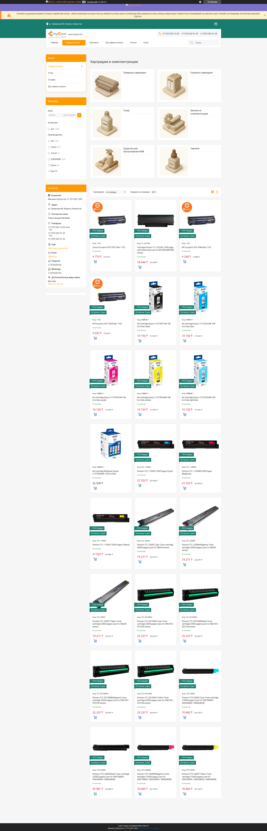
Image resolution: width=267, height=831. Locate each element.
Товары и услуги (72, 42)
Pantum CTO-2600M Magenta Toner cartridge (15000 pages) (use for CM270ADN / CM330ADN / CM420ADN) (154, 777)
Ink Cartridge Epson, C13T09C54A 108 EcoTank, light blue (198, 398)
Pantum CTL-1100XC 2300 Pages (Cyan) (155, 471)
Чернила (194, 148)
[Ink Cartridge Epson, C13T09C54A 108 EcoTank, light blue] (200, 370)
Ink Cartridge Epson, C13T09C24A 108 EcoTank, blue (198, 325)
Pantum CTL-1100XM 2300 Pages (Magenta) (197, 472)
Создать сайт (92, 2)
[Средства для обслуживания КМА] (106, 161)
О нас (146, 42)
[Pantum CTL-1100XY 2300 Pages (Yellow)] (111, 518)
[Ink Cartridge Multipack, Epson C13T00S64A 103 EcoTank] (111, 444)
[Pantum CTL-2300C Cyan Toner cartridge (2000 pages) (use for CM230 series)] (155, 518)
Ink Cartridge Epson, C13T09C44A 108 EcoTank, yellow (153, 398)
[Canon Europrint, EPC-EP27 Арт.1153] (111, 220)
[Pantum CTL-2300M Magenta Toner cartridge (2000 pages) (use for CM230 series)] (200, 518)
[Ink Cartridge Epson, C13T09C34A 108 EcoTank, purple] (111, 370)
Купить (95, 261)
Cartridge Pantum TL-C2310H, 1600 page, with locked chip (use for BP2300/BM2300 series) (155, 250)
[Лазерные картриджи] (106, 85)
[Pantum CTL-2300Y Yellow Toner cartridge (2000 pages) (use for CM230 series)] (111, 594)
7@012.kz (52, 256)
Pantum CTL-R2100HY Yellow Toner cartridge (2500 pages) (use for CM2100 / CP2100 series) (155, 700)
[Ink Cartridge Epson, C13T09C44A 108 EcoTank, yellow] (155, 370)
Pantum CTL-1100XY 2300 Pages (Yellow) (111, 545)
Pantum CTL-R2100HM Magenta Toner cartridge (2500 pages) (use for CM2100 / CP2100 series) (110, 700)
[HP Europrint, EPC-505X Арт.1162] (111, 297)
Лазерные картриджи (134, 72)
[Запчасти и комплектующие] (174, 123)
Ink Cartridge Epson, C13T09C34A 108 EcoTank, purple (109, 398)
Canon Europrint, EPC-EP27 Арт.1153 (108, 247)
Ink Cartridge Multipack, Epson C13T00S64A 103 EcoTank (105, 472)
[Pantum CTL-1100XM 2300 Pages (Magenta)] (200, 444)
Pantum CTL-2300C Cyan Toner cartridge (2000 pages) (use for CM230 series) (155, 546)
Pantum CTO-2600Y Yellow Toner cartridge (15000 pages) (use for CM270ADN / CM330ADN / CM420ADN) (199, 777)
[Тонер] (106, 123)
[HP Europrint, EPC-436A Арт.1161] (200, 220)
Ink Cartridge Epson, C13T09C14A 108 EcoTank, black (153, 325)
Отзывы (51, 80)
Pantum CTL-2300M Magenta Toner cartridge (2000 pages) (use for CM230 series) (199, 547)
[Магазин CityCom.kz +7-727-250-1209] (57, 34)
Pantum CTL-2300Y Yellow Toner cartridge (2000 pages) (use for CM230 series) (109, 624)
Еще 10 (54, 171)
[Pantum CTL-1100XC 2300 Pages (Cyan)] (155, 444)
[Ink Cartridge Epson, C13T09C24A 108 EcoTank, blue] (200, 297)
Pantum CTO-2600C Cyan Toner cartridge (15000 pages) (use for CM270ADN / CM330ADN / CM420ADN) (200, 700)
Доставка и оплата (114, 42)
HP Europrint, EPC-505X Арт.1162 (107, 324)
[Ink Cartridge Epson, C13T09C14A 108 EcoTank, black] (155, 297)
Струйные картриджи (201, 72)
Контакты (94, 42)
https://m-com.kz (55, 284)
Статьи (133, 42)
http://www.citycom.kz (58, 248)
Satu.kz (146, 826)
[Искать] (192, 43)
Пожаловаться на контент (149, 828)
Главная (54, 42)
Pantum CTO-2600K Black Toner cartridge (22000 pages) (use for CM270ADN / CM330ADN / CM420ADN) (110, 777)
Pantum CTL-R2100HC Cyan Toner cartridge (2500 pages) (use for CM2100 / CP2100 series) (155, 624)
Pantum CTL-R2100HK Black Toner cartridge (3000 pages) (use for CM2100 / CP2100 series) (200, 624)
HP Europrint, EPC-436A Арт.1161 (196, 247)
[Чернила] (174, 161)
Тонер (126, 110)
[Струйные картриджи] (174, 85)
